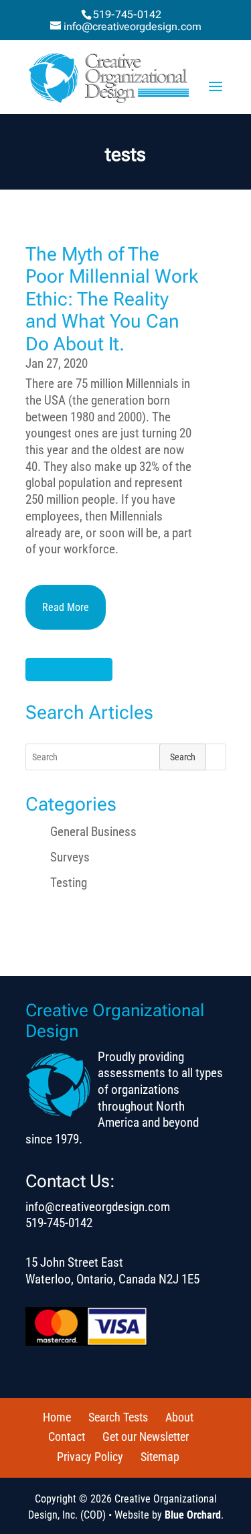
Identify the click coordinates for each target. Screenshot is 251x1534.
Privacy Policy (90, 1457)
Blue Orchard (193, 1515)
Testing (68, 882)
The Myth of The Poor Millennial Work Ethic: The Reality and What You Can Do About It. (111, 299)
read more (65, 607)
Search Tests (118, 1417)
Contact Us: (70, 1181)
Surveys (70, 857)
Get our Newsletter (145, 1437)
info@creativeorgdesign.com (97, 1206)
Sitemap (160, 1457)
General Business (93, 831)
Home (57, 1417)
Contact (66, 1437)
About (179, 1417)
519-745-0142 (127, 14)
